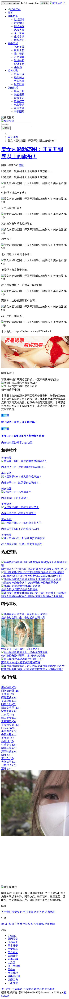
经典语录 (19, 80)
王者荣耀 (8, 721)
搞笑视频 (19, 94)
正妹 (6, 768)
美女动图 (13, 137)
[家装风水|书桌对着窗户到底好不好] (22, 659)
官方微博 (17, 923)
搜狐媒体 (39, 923)
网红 (6, 755)
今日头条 (28, 923)
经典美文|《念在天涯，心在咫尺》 (20, 648)
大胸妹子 (8, 761)
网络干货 (13, 43)
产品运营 (19, 57)
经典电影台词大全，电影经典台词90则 (23, 617)
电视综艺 (19, 101)
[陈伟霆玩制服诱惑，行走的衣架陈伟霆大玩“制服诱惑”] (33, 665)
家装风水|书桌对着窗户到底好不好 (20, 662)
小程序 (18, 67)
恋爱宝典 (8, 697)
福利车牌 (8, 748)
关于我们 (6, 911)
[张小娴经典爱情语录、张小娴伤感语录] (24, 652)
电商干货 (19, 50)
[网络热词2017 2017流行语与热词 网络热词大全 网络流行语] (34, 565)
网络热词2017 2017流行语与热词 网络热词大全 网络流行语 (34, 569)
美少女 (7, 758)
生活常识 (19, 36)
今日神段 (8, 734)
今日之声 (19, 33)
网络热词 (19, 26)
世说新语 (19, 19)
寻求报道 (28, 911)
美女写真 (8, 687)
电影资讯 (19, 104)
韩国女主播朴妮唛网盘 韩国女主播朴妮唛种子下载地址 (32, 596)
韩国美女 (8, 718)
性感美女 (8, 744)
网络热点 (13, 16)
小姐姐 (7, 741)
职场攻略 (19, 40)
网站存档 (39, 911)
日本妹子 (8, 765)
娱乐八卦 (19, 91)
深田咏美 (8, 751)
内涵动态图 (7, 442)
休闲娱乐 (13, 87)
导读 (21, 165)
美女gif (7, 738)
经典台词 (19, 74)
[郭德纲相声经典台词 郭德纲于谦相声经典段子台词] (31, 579)
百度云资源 (10, 724)
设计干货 (19, 63)
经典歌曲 (19, 84)
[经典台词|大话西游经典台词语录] (20, 586)
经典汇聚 (13, 70)
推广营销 (19, 53)
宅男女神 (8, 711)
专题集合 (17, 911)
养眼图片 (19, 111)
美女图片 (8, 731)
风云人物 (19, 29)
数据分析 (19, 60)
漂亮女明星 (10, 707)
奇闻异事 (8, 701)
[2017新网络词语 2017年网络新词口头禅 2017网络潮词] (32, 572)
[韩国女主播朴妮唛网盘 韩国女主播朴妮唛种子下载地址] (33, 592)
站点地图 (50, 911)
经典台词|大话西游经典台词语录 (19, 589)
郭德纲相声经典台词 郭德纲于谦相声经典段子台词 (29, 582)
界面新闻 (49, 923)
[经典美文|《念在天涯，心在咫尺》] (22, 645)
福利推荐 (19, 46)
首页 (10, 12)
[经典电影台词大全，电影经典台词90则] (24, 614)
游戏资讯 (19, 98)
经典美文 (19, 77)
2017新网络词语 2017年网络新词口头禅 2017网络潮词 (31, 575)
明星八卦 (8, 704)
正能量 (7, 694)
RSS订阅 (6, 923)
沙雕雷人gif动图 (23, 442)
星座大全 (19, 108)
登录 (18, 9)
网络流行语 (10, 690)
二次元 (7, 714)
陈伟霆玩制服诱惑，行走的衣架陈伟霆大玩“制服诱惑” (32, 669)
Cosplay (7, 728)
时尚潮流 (19, 23)
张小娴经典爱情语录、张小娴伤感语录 (23, 655)
